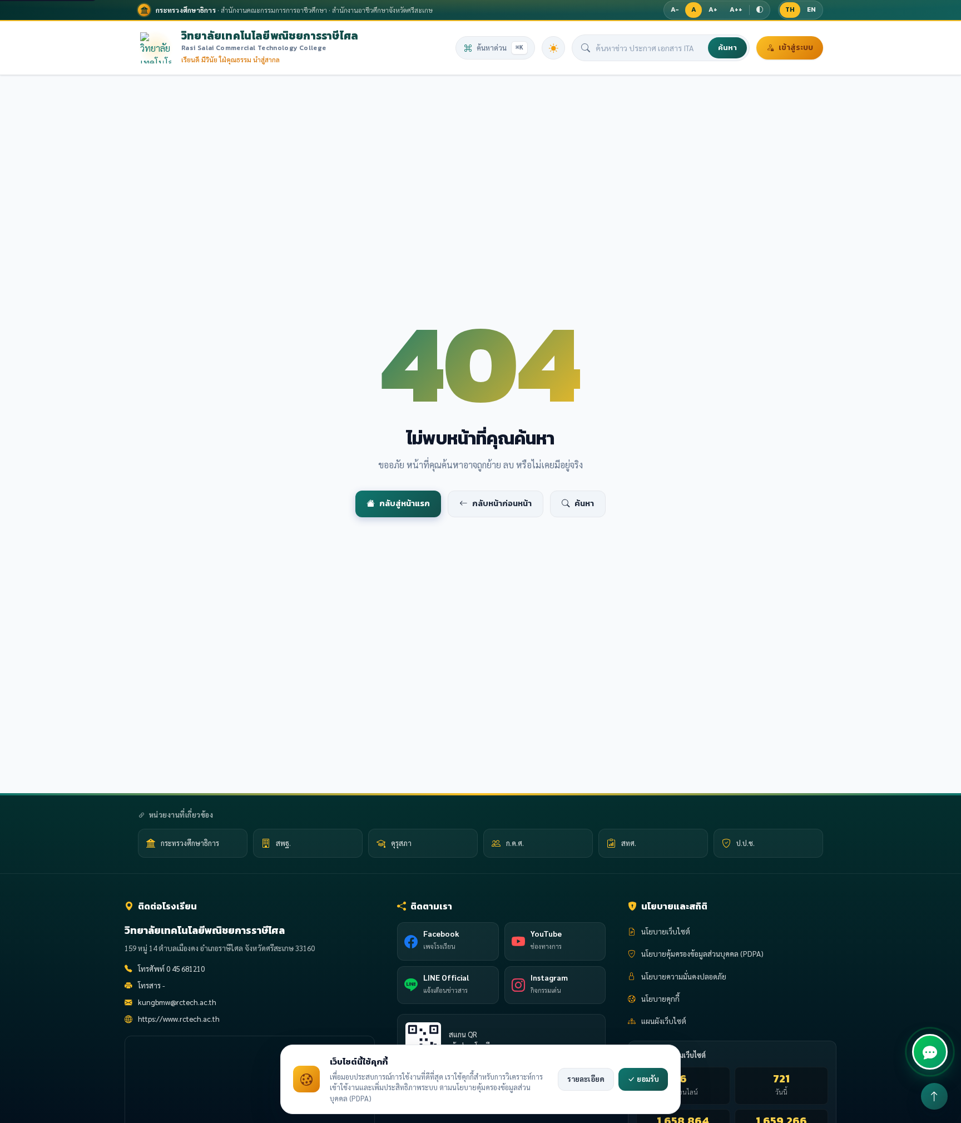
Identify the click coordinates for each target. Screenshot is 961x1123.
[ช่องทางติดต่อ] (930, 1052)
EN (811, 9)
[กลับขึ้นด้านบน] (934, 1096)
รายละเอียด (586, 1079)
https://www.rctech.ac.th (179, 1018)
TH (790, 9)
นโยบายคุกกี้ (660, 998)
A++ (736, 9)
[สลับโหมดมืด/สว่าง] (553, 48)
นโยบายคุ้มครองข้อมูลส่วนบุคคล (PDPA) (702, 953)
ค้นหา (727, 47)
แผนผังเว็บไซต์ (663, 1021)
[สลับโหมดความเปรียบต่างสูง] (760, 10)
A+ (713, 9)
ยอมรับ (647, 1079)
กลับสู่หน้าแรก (404, 503)
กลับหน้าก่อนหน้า (502, 503)
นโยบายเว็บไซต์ (665, 931)
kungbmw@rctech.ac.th (177, 1002)
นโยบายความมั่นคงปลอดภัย (683, 976)
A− (674, 9)
